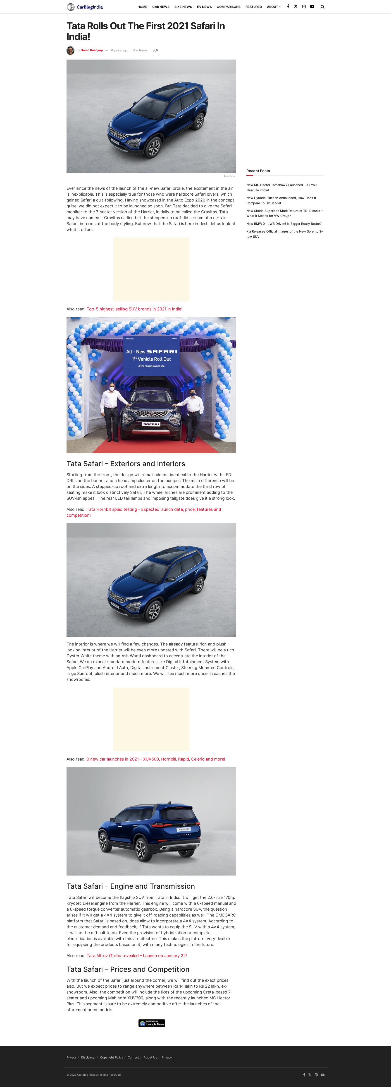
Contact (133, 1057)
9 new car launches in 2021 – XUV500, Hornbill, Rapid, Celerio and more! (156, 759)
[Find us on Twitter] (296, 6)
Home (142, 7)
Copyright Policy (111, 1057)
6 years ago (119, 50)
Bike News (183, 7)
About (272, 7)
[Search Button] (322, 6)
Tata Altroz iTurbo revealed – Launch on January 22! (137, 955)
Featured (254, 7)
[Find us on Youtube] (312, 6)
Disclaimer (88, 1057)
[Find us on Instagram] (304, 6)
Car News (160, 7)
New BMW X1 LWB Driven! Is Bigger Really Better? (284, 224)
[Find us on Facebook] (288, 6)
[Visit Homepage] (85, 6)
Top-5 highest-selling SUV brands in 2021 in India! (134, 309)
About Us (150, 1057)
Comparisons (229, 7)
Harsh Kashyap (92, 50)
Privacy (71, 1057)
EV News (204, 7)
